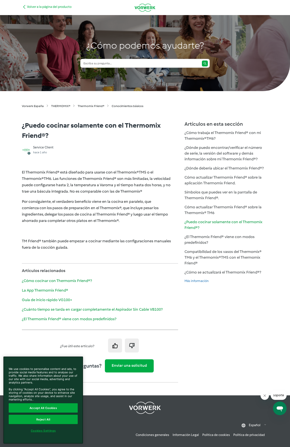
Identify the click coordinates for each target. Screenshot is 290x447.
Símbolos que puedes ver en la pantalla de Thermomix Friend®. (220, 195)
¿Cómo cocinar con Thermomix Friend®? (57, 280)
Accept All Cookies (43, 408)
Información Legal (186, 435)
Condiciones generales (152, 435)
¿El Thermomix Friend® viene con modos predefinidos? (69, 319)
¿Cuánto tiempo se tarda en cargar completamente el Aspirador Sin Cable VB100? (92, 309)
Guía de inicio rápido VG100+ (47, 300)
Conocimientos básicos (127, 106)
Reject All (43, 419)
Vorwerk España (33, 106)
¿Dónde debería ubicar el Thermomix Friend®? (224, 168)
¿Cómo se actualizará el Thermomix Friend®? (222, 272)
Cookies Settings (43, 430)
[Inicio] (145, 7)
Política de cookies (216, 435)
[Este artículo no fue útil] (132, 345)
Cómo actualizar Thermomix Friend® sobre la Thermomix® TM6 (223, 210)
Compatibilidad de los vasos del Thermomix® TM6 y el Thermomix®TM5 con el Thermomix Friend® (223, 257)
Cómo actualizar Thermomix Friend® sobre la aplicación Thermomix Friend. (223, 180)
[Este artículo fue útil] (115, 345)
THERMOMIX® (60, 106)
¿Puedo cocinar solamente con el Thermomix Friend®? (223, 225)
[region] (43, 400)
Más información (196, 281)
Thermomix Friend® (91, 106)
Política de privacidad (249, 435)
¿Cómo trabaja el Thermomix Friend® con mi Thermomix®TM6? (222, 135)
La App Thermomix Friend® (45, 290)
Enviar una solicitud (129, 365)
